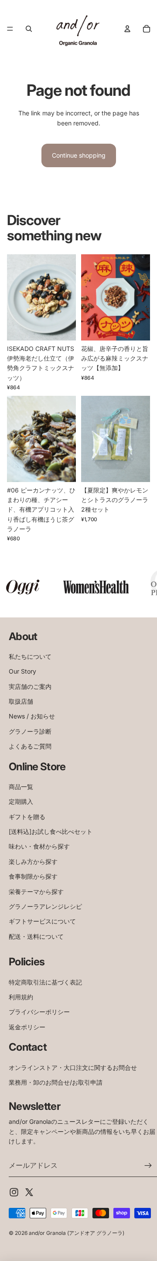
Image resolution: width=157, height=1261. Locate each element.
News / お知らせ (32, 716)
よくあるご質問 (30, 746)
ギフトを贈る (27, 816)
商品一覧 (21, 786)
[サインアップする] (148, 1165)
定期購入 (21, 801)
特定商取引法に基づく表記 (45, 982)
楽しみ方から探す (33, 861)
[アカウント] (127, 28)
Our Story (22, 671)
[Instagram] (14, 1192)
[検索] (28, 28)
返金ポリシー (27, 1027)
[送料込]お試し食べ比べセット (50, 831)
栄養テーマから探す (36, 891)
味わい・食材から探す (39, 846)
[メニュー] (10, 29)
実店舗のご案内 (30, 686)
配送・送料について (36, 936)
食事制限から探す (33, 876)
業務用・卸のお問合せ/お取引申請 (55, 1082)
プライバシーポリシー (39, 1011)
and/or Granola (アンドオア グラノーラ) (76, 1233)
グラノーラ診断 (30, 731)
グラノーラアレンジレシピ (45, 906)
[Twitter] (29, 1192)
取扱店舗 (21, 701)
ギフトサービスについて (42, 921)
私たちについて (30, 656)
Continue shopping (79, 155)
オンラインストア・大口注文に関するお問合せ (73, 1067)
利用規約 (21, 997)
